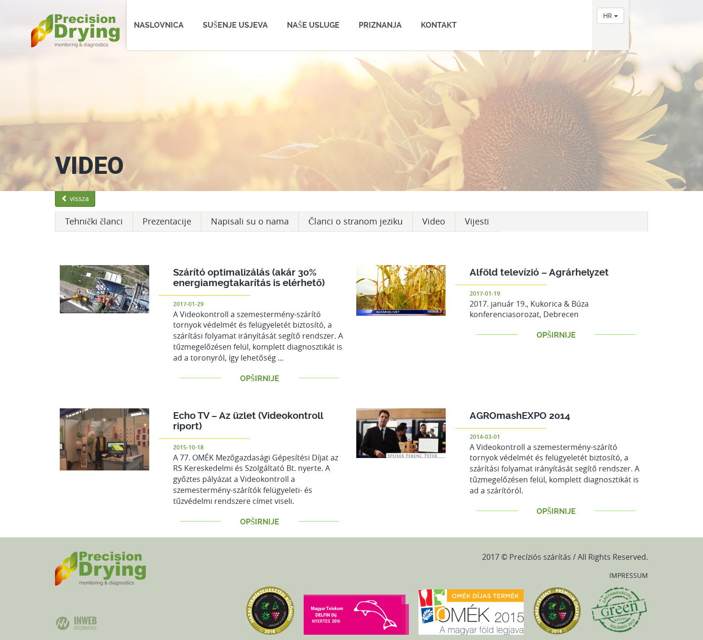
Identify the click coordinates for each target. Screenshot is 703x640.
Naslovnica (159, 25)
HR (608, 15)
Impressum (628, 575)
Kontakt (439, 25)
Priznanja (380, 25)
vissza (78, 198)
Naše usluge (313, 25)
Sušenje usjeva (235, 25)
